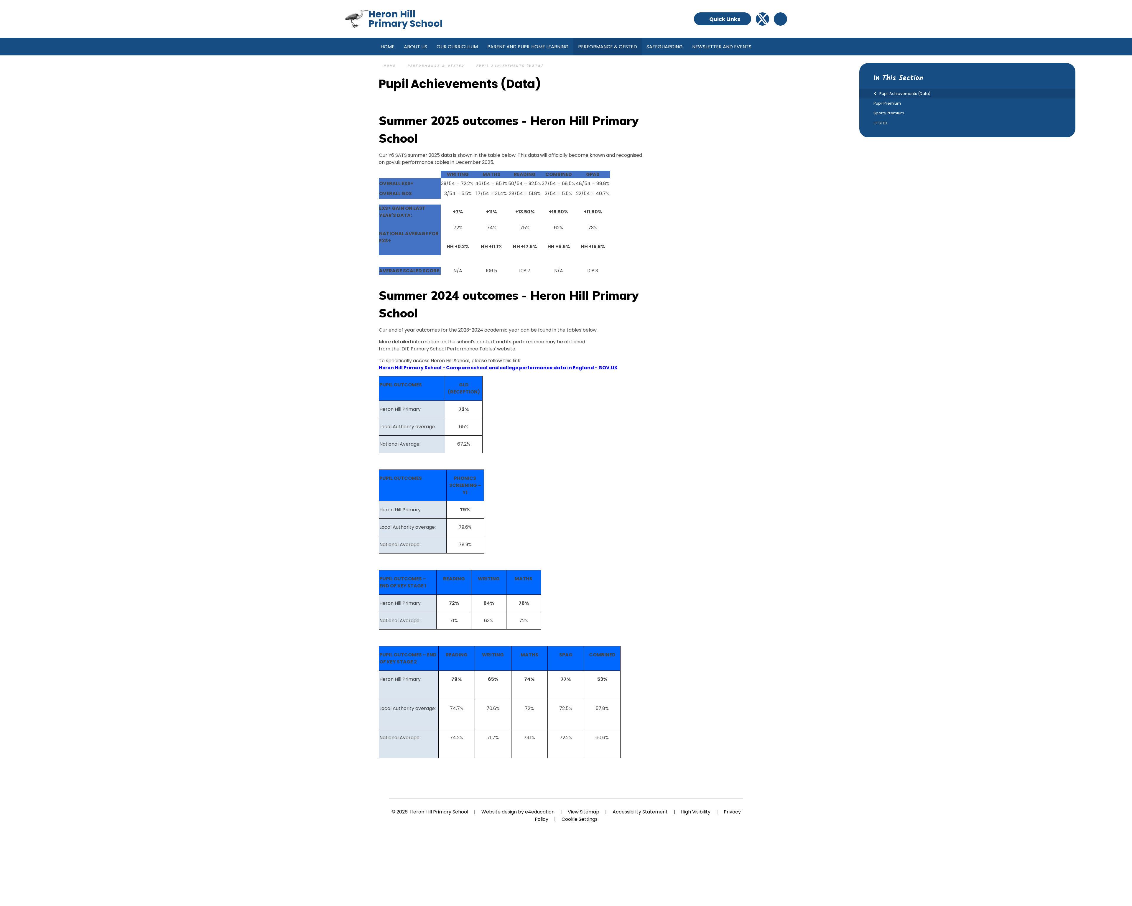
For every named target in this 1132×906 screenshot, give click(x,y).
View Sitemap (583, 811)
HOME (390, 66)
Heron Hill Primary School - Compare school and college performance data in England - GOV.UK (498, 367)
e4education (540, 811)
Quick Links (724, 19)
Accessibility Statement (640, 811)
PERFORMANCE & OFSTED (435, 66)
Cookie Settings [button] (580, 819)
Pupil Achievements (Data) (509, 66)
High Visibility (695, 811)
